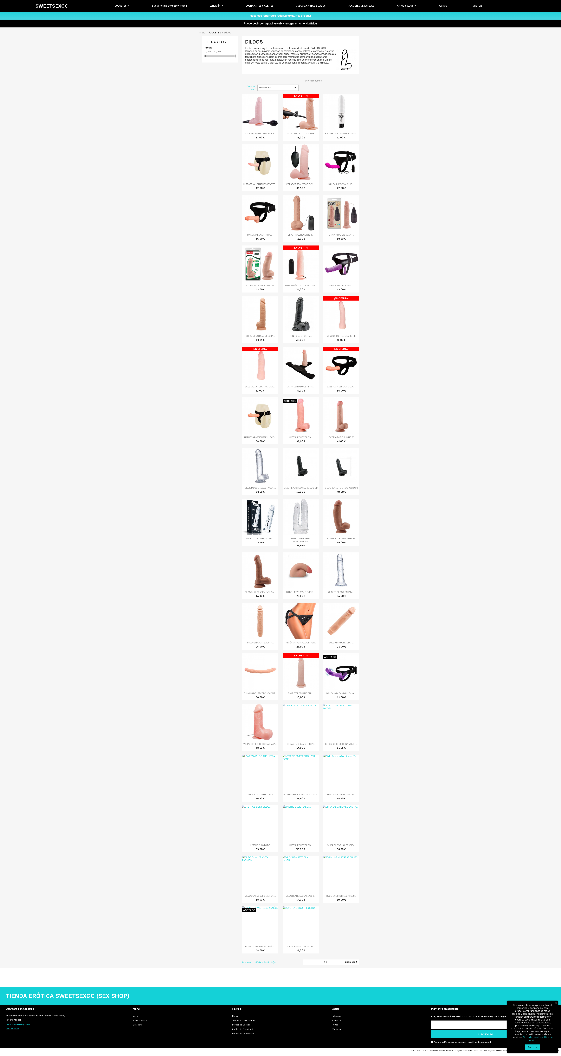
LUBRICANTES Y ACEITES (259, 5)
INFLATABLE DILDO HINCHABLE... (260, 133)
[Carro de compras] (549, 5)
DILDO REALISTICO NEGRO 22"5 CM (301, 487)
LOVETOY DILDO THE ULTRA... (260, 794)
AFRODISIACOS (405, 5)
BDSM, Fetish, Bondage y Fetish (169, 5)
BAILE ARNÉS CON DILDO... (341, 184)
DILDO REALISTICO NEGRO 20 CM (341, 487)
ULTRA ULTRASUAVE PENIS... (301, 386)
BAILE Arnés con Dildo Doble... (341, 693)
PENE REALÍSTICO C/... (301, 336)
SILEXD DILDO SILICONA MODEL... (341, 744)
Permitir (532, 1047)
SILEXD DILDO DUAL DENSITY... (260, 336)
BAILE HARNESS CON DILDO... (341, 386)
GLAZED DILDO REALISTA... (341, 592)
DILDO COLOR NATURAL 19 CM (341, 336)
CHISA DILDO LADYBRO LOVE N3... (260, 693)
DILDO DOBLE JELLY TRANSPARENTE (300, 540)
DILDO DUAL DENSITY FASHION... (260, 285)
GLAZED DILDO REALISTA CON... (260, 487)
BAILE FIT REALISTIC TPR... (300, 693)
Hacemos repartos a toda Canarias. (280, 15)
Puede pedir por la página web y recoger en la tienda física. (280, 23)
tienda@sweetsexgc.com (18, 1024)
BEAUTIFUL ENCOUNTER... (301, 234)
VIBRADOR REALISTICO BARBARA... (260, 744)
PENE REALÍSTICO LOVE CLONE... (301, 285)
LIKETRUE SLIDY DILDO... (300, 437)
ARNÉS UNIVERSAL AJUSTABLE (301, 642)
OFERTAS (477, 5)
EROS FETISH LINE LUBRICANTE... (341, 133)
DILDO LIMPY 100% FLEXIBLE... (300, 592)
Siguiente (352, 962)
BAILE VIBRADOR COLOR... (341, 642)
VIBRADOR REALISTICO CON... (300, 184)
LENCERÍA (214, 5)
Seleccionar (278, 87)
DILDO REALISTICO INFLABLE (301, 133)
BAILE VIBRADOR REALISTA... (260, 642)
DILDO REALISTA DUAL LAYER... (301, 895)
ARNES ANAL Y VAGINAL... (341, 285)
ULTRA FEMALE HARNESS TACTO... (260, 184)
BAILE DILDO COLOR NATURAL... (260, 386)
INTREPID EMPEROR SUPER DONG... (300, 794)
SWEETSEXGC (51, 6)
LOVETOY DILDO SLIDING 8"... (341, 437)
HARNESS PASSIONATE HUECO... (260, 437)
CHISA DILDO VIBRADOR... (341, 234)
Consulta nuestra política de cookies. (538, 1039)
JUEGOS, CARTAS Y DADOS (311, 5)
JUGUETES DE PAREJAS (361, 5)
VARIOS (443, 5)
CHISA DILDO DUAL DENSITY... (300, 744)
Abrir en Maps (12, 1029)
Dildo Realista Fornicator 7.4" (341, 794)
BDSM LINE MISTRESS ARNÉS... (341, 895)
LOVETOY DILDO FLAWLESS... (260, 538)
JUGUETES (121, 5)
